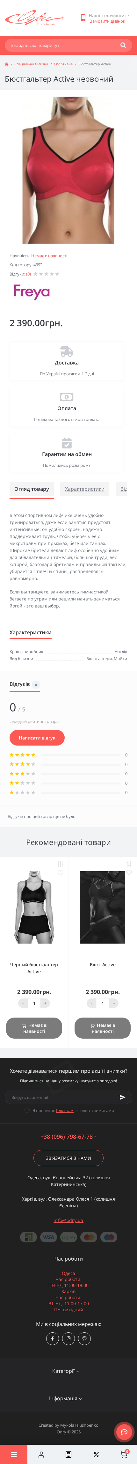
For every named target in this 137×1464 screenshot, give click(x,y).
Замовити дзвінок (107, 21)
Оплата (66, 408)
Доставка (67, 362)
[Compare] (68, 1454)
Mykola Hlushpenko (79, 1425)
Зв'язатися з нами (68, 1158)
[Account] (41, 1454)
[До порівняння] (60, 864)
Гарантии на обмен (67, 454)
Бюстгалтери (99, 658)
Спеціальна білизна (31, 64)
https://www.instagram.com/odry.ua (68, 1338)
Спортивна (63, 64)
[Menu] (13, 1454)
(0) (28, 274)
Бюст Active (103, 964)
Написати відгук (37, 738)
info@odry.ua (68, 1220)
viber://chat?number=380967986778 (84, 1338)
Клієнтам (65, 1110)
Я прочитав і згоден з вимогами (73, 1110)
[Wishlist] (96, 1454)
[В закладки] (60, 873)
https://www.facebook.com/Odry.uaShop (52, 1338)
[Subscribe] (122, 1097)
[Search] (123, 45)
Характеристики (85, 488)
